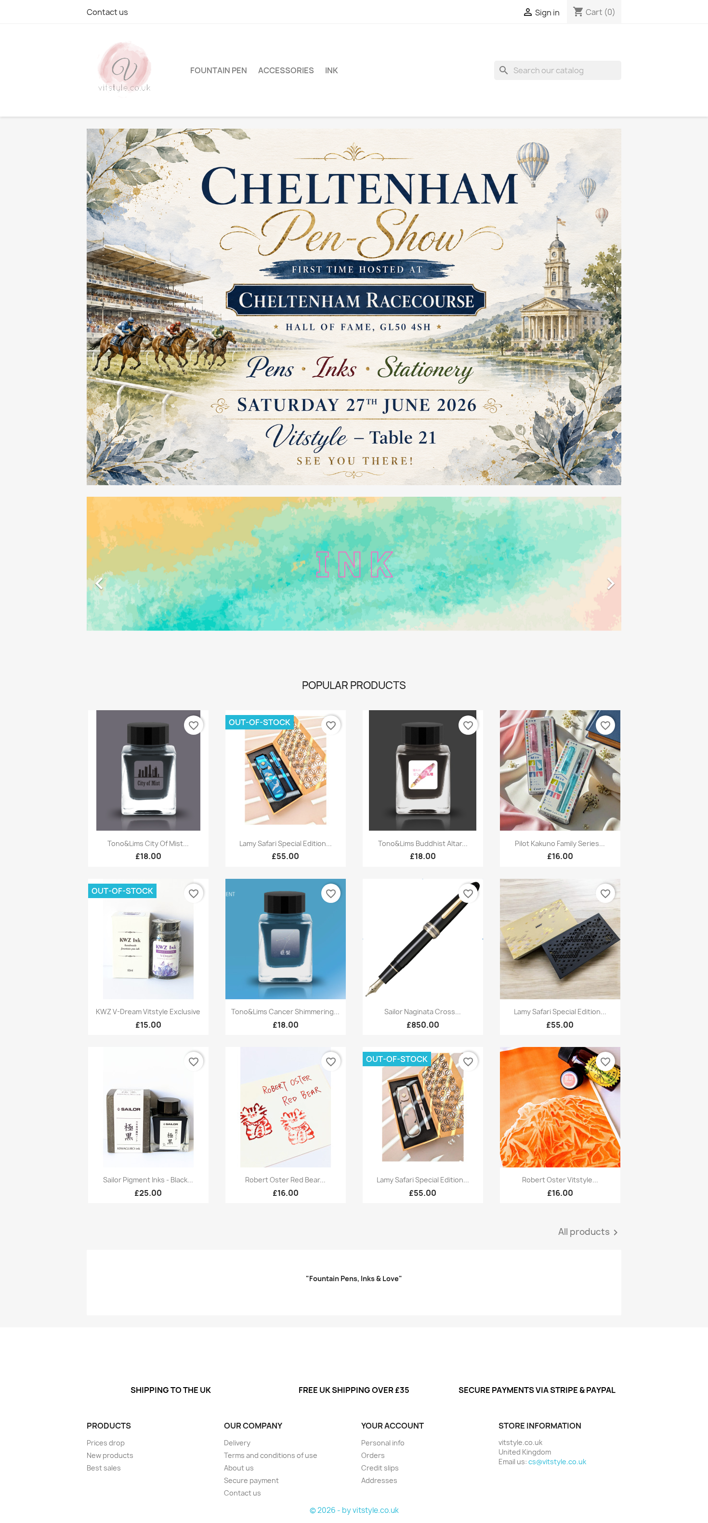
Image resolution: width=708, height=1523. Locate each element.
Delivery (237, 1442)
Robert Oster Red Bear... (285, 1179)
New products (110, 1455)
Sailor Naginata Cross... (422, 1011)
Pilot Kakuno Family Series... (560, 843)
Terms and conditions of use (270, 1455)
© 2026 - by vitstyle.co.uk (354, 1510)
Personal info (383, 1442)
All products (589, 1232)
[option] (354, 579)
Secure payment (251, 1480)
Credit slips (380, 1467)
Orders (373, 1455)
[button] (127, 579)
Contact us (107, 12)
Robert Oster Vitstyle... (560, 1179)
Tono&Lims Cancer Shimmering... (285, 1011)
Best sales (104, 1467)
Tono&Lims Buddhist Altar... (423, 843)
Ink (331, 70)
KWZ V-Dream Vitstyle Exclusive (148, 1011)
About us (239, 1467)
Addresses (379, 1480)
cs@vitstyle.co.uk (557, 1461)
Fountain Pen (218, 70)
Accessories (286, 70)
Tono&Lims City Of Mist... (148, 843)
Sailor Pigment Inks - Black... (148, 1179)
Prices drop (106, 1442)
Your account (392, 1425)
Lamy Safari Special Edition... (285, 843)
